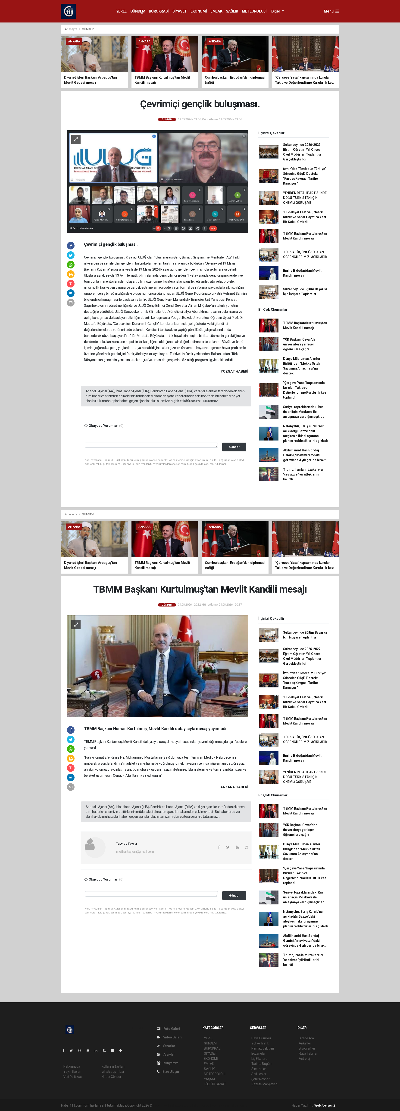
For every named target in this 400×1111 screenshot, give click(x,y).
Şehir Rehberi (260, 1079)
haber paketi (182, 1105)
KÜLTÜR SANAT (215, 1084)
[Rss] (106, 1050)
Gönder (234, 447)
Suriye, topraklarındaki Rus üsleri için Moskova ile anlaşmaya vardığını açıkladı (304, 411)
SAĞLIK (232, 11)
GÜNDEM (137, 11)
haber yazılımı (163, 1105)
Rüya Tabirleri (308, 1053)
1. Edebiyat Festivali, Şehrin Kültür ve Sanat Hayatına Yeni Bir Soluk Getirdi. (304, 217)
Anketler (305, 1043)
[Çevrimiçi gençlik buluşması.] (157, 181)
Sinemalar (258, 1069)
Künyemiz (170, 1063)
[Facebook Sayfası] (65, 1050)
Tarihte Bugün (261, 1064)
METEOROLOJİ (254, 11)
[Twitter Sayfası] (73, 1050)
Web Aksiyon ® (324, 1105)
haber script (238, 1105)
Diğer (276, 11)
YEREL (121, 11)
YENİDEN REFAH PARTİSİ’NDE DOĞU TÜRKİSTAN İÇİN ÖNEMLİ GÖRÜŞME (305, 197)
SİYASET (179, 11)
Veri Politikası (72, 1077)
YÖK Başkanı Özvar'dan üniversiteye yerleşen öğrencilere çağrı (300, 344)
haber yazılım (219, 1105)
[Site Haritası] (114, 1050)
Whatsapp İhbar (113, 1071)
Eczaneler (258, 1053)
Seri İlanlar (258, 1074)
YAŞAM (209, 1079)
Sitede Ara (306, 1038)
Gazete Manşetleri (264, 1084)
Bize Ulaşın (170, 1071)
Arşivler (169, 1054)
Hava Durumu (261, 1038)
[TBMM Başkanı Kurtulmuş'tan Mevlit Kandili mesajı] (157, 666)
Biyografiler (307, 1048)
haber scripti (200, 1105)
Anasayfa (71, 29)
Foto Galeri (171, 1029)
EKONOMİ (199, 11)
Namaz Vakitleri (262, 1048)
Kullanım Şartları (113, 1066)
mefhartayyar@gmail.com (135, 851)
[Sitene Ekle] (122, 1050)
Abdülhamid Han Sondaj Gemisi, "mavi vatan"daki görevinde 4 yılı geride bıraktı (305, 455)
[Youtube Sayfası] (90, 1050)
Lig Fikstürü (259, 1058)
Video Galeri (171, 1037)
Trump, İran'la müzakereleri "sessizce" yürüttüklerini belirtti (304, 474)
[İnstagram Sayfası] (81, 1050)
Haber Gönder (111, 1077)
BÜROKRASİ (159, 11)
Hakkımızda (71, 1066)
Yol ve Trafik (260, 1043)
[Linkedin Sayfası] (98, 1050)
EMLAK (216, 11)
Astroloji (304, 1058)
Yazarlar (168, 1046)
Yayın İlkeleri (72, 1071)
